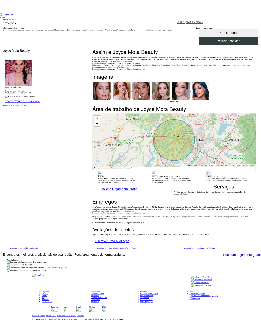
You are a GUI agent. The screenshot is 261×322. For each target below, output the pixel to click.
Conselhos (95, 300)
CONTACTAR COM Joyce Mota (22, 101)
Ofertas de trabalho (99, 298)
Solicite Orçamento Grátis (119, 189)
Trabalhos (95, 296)
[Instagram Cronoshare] (201, 277)
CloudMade (250, 165)
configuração (140, 30)
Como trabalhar (97, 294)
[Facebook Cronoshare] (201, 280)
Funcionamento (146, 296)
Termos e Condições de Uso (44, 316)
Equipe (45, 294)
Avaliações (144, 298)
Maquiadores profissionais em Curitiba (199, 248)
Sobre (44, 296)
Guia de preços (146, 301)
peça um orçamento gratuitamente (233, 20)
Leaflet (185, 165)
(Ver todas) (174, 101)
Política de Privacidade (66, 316)
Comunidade (47, 301)
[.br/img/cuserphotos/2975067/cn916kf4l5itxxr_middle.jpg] (161, 90)
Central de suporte (197, 294)
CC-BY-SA (229, 165)
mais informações (180, 30)
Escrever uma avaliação (112, 241)
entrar (2, 17)
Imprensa (45, 300)
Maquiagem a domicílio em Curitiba (24, 248)
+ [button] (97, 118)
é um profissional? (190, 22)
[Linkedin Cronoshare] (201, 286)
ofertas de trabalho (8, 19)
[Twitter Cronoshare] (200, 283)
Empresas (95, 301)
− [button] (97, 123)
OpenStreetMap (206, 165)
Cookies (80, 316)
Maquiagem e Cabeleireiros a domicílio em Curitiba (117, 248)
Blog (43, 298)
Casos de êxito (146, 300)
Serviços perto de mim (149, 294)
